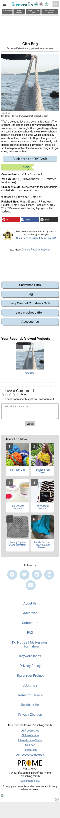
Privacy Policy (30, 666)
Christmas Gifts (30, 285)
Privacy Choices (30, 715)
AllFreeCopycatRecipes (30, 754)
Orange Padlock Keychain (36, 249)
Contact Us (30, 623)
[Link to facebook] (12, 575)
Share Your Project (30, 676)
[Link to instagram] (49, 575)
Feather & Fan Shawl (42, 471)
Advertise (30, 613)
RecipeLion (30, 749)
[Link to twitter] (25, 575)
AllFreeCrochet (30, 730)
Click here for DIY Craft (29, 159)
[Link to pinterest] (37, 575)
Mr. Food (30, 745)
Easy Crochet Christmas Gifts (30, 303)
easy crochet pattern (30, 312)
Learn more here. (30, 780)
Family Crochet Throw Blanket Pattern (42, 545)
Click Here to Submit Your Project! (36, 238)
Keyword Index (30, 656)
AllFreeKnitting (30, 735)
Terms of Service (30, 695)
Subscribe (30, 685)
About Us (30, 603)
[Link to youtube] (31, 585)
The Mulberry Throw (42, 507)
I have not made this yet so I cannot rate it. (29, 399)
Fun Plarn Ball (17, 470)
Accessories (30, 322)
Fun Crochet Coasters (17, 507)
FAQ (30, 633)
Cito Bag (29, 373)
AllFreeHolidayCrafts (30, 740)
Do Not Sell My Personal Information (30, 644)
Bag (30, 294)
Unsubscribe (30, 705)
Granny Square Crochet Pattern (17, 543)
